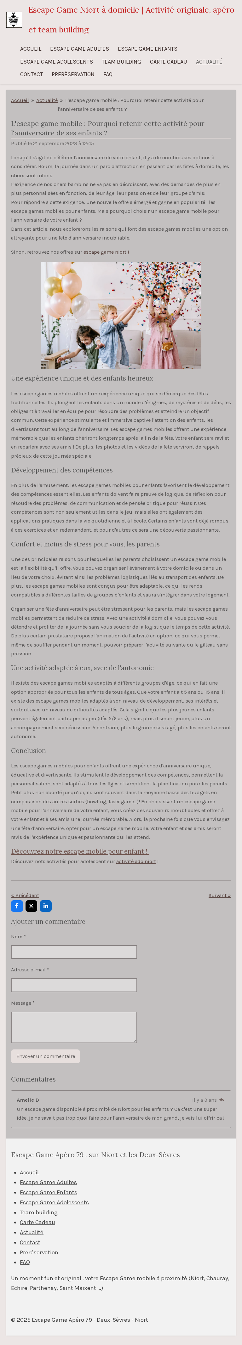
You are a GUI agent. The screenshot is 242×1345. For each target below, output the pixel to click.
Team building (39, 1212)
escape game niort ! (106, 252)
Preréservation (39, 1252)
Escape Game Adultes (48, 1182)
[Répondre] (221, 1100)
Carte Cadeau (37, 1222)
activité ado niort (136, 861)
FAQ (25, 1262)
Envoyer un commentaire (45, 1056)
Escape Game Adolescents (54, 1202)
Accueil (20, 100)
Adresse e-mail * (30, 970)
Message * (23, 1003)
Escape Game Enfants (48, 1192)
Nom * (18, 937)
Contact (30, 1242)
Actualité (47, 100)
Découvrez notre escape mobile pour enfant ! (80, 851)
